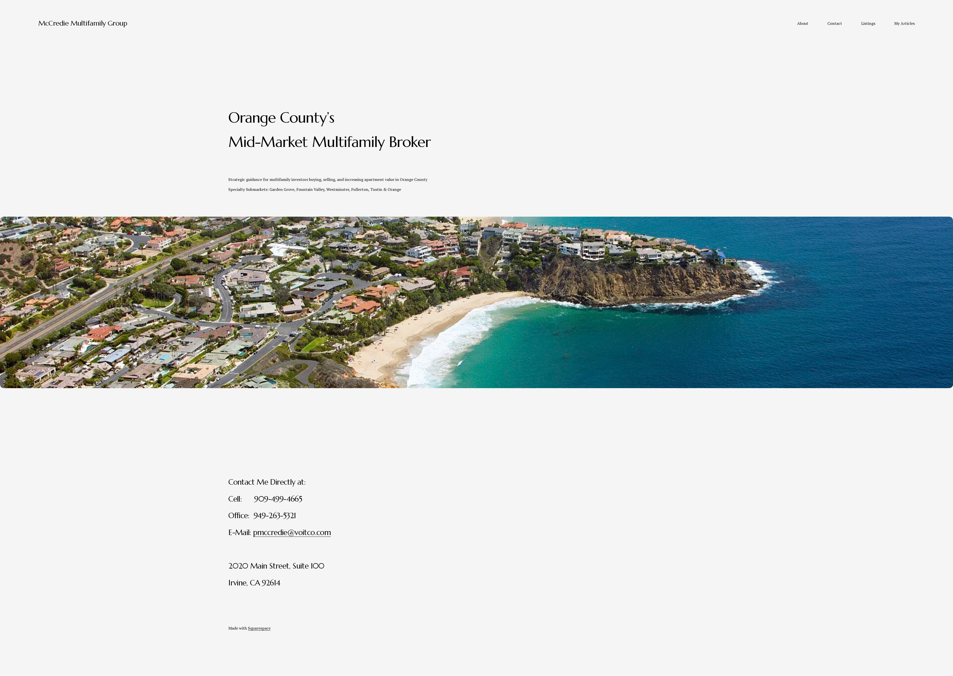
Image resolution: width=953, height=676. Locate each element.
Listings (868, 23)
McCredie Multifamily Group (82, 23)
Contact (834, 23)
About (802, 23)
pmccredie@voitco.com (292, 532)
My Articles (904, 23)
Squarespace (259, 628)
